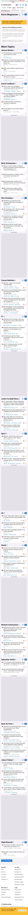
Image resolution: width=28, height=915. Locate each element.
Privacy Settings (18, 899)
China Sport (6, 349)
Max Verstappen (7, 99)
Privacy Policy (18, 889)
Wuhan (5, 655)
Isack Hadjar (14, 325)
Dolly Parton (6, 541)
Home (2, 869)
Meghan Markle (12, 534)
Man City (16, 414)
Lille (4, 414)
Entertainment (20, 7)
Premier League (14, 429)
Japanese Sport (12, 741)
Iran (16, 575)
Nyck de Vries (6, 296)
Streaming (18, 633)
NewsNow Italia (18, 879)
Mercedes (13, 213)
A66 (4, 520)
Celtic (16, 407)
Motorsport (11, 287)
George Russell (7, 213)
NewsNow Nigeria (19, 874)
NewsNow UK (18, 869)
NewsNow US (18, 872)
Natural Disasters (14, 568)
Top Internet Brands (11, 633)
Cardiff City (17, 748)
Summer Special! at (13, 1)
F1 (4, 73)
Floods (8, 568)
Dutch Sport (8, 792)
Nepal (5, 568)
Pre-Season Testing (8, 57)
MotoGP (11, 441)
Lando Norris (11, 222)
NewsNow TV (4, 879)
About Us (3, 872)
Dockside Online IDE (5, 897)
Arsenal (19, 423)
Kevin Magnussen (5, 10)
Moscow (5, 554)
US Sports (16, 287)
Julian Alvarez (14, 423)
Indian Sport (11, 756)
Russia (12, 554)
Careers (3, 894)
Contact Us (3, 874)
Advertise (3, 892)
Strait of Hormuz (10, 575)
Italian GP (5, 448)
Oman (5, 575)
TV (4, 66)
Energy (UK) (9, 527)
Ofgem (5, 527)
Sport (14, 7)
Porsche (12, 296)
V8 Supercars (14, 792)
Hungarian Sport (7, 80)
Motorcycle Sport (11, 463)
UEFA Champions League (9, 407)
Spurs (5, 429)
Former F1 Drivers (15, 10)
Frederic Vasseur (10, 342)
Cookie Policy (18, 892)
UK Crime (8, 520)
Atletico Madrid (7, 423)
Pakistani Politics (12, 561)
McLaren (5, 222)
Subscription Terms (19, 897)
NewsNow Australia (19, 884)
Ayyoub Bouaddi (9, 414)
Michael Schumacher (12, 448)
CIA (9, 554)
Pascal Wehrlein (7, 732)
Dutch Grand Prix (7, 325)
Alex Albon (13, 91)
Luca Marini (6, 441)
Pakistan (19, 561)
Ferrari (5, 342)
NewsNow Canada (19, 882)
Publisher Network (5, 889)
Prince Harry (6, 534)
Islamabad (6, 561)
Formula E (6, 287)
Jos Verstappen (7, 91)
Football (9, 7)
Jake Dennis (17, 304)
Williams (19, 91)
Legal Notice (17, 894)
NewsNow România (19, 877)
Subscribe (3, 877)
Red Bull (13, 99)
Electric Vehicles (10, 655)
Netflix (5, 633)
